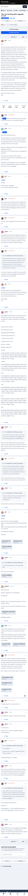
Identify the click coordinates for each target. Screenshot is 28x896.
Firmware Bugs (13, 24)
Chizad (6, 231)
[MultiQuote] (2, 100)
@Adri (4, 118)
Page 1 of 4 (13, 37)
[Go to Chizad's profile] (2, 232)
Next (23, 37)
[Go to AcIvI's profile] (2, 129)
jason (6, 114)
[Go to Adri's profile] (2, 24)
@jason (4, 132)
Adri (4, 24)
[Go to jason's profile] (2, 115)
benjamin (7, 586)
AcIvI (6, 128)
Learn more (2, 2)
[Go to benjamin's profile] (2, 587)
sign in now (8, 850)
